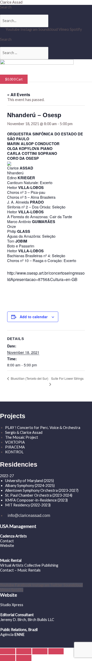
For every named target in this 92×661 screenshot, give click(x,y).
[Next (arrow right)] (23, 658)
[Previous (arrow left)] (7, 658)
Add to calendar (34, 316)
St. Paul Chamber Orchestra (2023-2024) (38, 495)
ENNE (19, 634)
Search (6, 7)
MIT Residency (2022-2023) (28, 505)
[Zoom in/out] (7, 651)
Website (7, 545)
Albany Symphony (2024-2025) (30, 485)
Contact (7, 541)
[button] (16, 74)
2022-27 (7, 476)
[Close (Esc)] (56, 651)
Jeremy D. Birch (13, 619)
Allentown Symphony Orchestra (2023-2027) (41, 490)
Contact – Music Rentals (20, 570)
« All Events (18, 94)
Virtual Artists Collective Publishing (29, 565)
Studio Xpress (11, 605)
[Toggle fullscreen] (23, 651)
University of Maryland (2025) (29, 480)
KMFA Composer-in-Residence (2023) (36, 500)
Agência (7, 634)
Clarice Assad (11, 2)
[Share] (40, 651)
